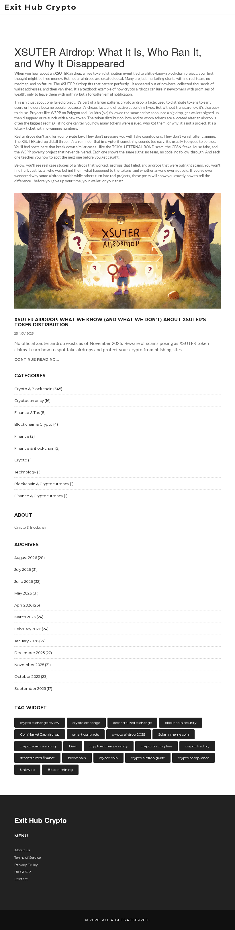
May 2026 (26, 593)
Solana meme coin (173, 734)
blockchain (77, 758)
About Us (22, 850)
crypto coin (108, 758)
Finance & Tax (30, 412)
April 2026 (27, 605)
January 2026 (30, 641)
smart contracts (86, 734)
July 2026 (26, 569)
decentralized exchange (132, 722)
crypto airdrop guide (148, 758)
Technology (27, 472)
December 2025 (33, 652)
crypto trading (197, 746)
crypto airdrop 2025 (128, 734)
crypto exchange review (39, 722)
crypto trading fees (156, 746)
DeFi (73, 746)
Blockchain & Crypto (36, 424)
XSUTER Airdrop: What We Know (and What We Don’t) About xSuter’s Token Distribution (110, 322)
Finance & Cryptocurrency (40, 495)
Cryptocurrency (32, 400)
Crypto (23, 460)
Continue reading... (36, 359)
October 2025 (31, 676)
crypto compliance (193, 758)
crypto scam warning (38, 746)
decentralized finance (37, 758)
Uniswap (27, 769)
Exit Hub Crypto (40, 7)
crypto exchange (86, 722)
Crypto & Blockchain (38, 388)
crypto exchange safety (109, 746)
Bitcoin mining (60, 769)
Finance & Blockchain (37, 448)
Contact (21, 879)
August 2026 (29, 557)
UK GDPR (22, 872)
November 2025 (32, 664)
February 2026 (31, 629)
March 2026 (28, 617)
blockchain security (181, 722)
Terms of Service (27, 857)
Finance (24, 436)
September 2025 (33, 688)
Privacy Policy (26, 864)
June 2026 (27, 581)
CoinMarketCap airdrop (39, 734)
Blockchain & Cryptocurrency (43, 483)
